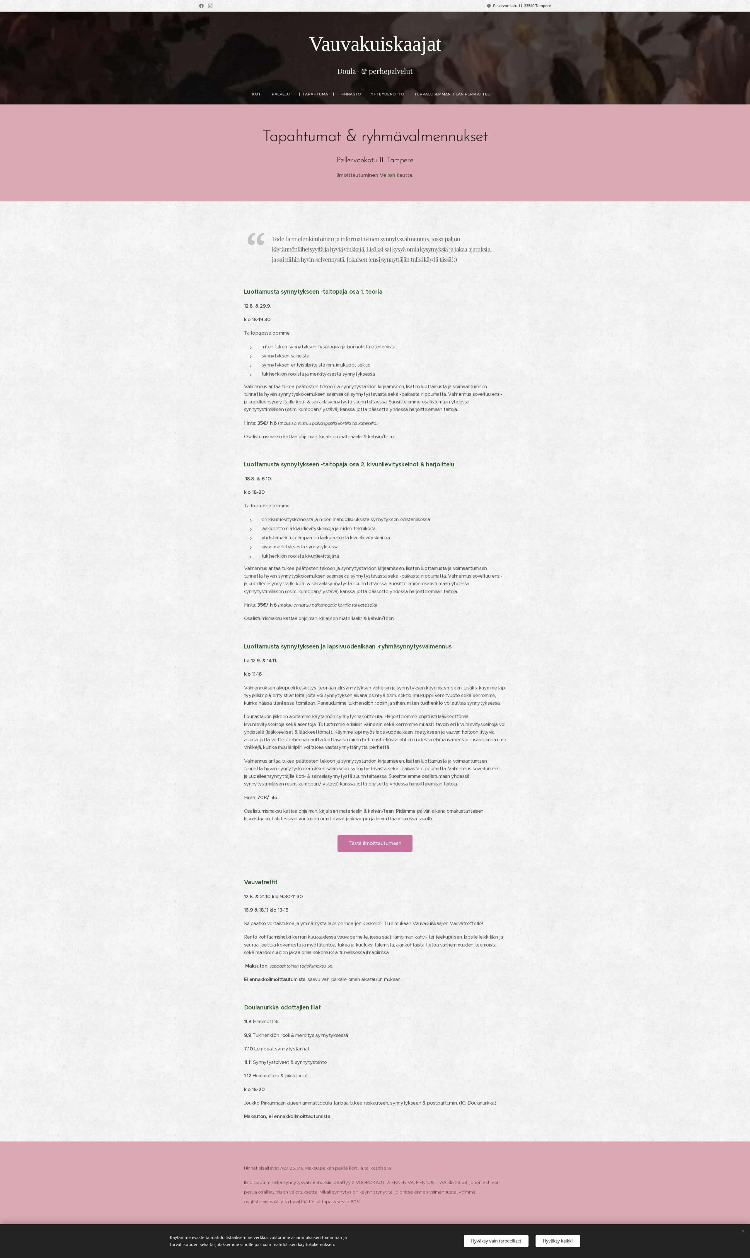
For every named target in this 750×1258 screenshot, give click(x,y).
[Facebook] (201, 6)
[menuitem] (259, 94)
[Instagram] (210, 6)
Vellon (387, 175)
